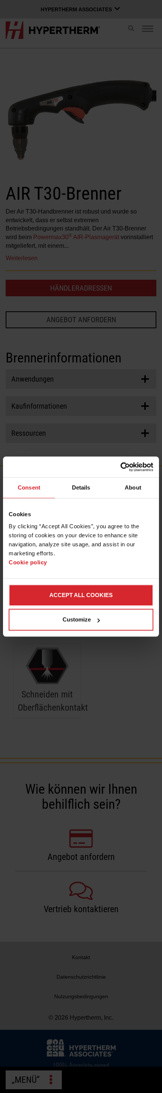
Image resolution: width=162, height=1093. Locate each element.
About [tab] (133, 487)
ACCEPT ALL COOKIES (81, 595)
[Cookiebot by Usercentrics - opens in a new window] (120, 467)
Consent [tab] (29, 487)
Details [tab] (81, 487)
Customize (77, 619)
